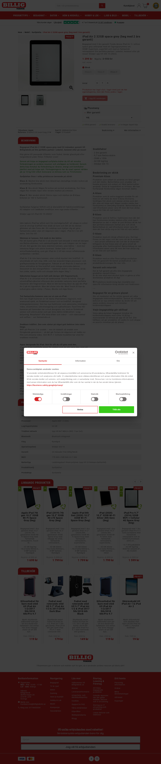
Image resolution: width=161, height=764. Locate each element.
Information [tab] (80, 361)
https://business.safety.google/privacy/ (45, 385)
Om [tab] (118, 361)
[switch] (66, 399)
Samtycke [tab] (42, 361)
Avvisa (80, 410)
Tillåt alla (116, 410)
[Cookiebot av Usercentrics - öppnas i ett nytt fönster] (117, 352)
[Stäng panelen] (133, 352)
